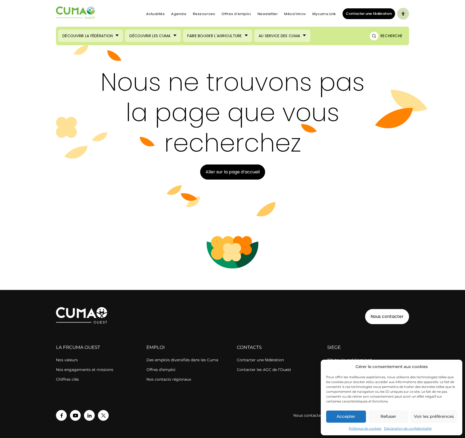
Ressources (204, 13)
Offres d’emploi (236, 13)
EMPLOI (155, 347)
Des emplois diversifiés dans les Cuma (182, 360)
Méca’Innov (295, 13)
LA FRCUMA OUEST (78, 347)
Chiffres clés (67, 379)
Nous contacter (387, 316)
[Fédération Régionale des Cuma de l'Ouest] (75, 13)
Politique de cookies (365, 428)
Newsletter (268, 13)
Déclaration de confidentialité (408, 428)
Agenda (178, 13)
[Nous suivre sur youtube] (75, 415)
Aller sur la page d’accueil (233, 172)
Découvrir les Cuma (149, 35)
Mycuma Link (324, 13)
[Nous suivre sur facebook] (61, 415)
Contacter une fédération (367, 13)
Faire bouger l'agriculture (214, 35)
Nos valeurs (67, 360)
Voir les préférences (434, 416)
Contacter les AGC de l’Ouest (264, 369)
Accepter (346, 416)
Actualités (155, 13)
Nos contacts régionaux (168, 379)
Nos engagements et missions (84, 369)
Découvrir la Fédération (87, 35)
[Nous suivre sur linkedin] (89, 415)
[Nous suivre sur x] (103, 415)
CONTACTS (249, 347)
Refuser (388, 416)
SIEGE (334, 347)
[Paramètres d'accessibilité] (403, 14)
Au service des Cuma (279, 35)
